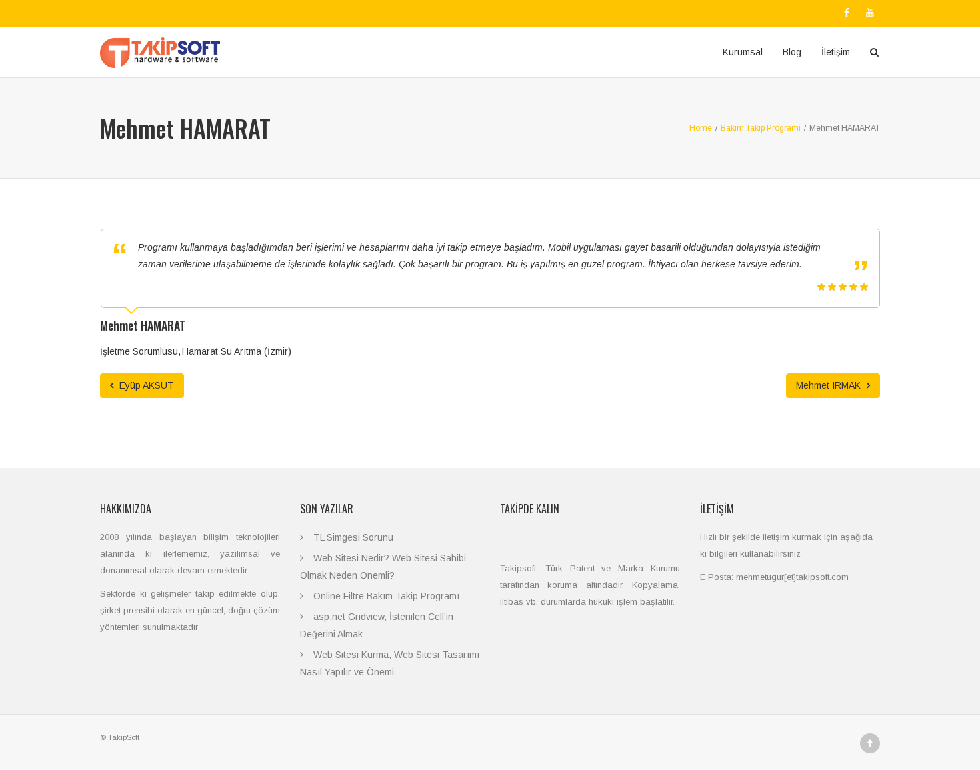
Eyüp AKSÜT (145, 385)
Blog (792, 52)
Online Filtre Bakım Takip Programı (386, 596)
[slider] (842, 286)
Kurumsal (743, 52)
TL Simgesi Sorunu (353, 537)
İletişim (835, 52)
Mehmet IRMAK (829, 385)
